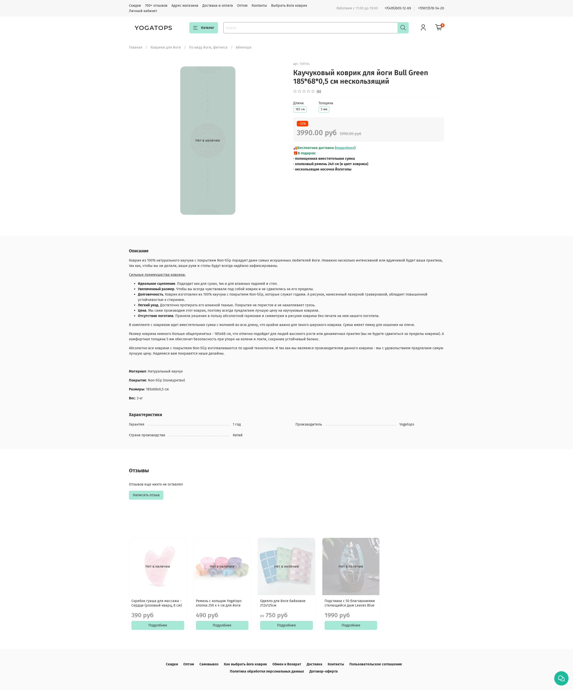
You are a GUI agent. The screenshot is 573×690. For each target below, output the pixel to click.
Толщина (326, 103)
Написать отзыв (146, 495)
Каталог (207, 28)
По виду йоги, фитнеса (208, 47)
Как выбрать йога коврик (245, 664)
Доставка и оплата (217, 5)
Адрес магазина (184, 5)
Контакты (259, 5)
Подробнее (157, 625)
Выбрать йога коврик (289, 5)
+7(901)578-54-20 (431, 8)
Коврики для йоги (165, 47)
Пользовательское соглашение (375, 664)
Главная (135, 47)
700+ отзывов (156, 5)
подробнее (345, 148)
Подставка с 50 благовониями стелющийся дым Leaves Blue (350, 602)
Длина (298, 103)
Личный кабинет (143, 11)
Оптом (242, 5)
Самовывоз (208, 664)
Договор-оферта (323, 671)
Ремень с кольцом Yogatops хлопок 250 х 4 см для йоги (219, 602)
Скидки (135, 5)
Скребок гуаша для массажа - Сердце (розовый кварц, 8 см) (156, 602)
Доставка (314, 664)
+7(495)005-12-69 (398, 8)
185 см (300, 109)
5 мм (324, 109)
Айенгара (244, 47)
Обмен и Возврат (286, 664)
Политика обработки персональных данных (267, 671)
